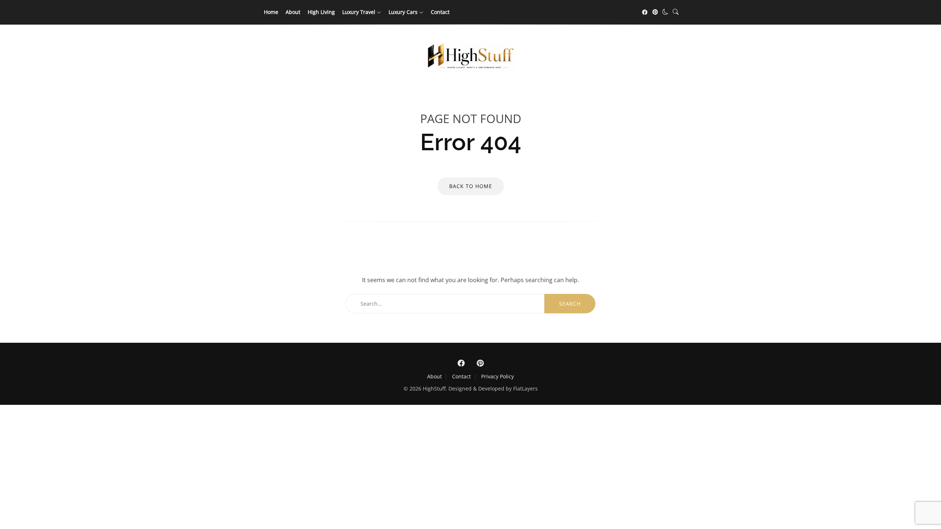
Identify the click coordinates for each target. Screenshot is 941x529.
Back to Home (470, 186)
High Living (321, 11)
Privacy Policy (497, 376)
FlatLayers (525, 388)
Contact (440, 11)
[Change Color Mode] (665, 12)
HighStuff (434, 388)
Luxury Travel (358, 11)
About (293, 11)
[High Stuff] (470, 69)
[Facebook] (644, 12)
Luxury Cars (403, 11)
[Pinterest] (655, 12)
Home (271, 11)
